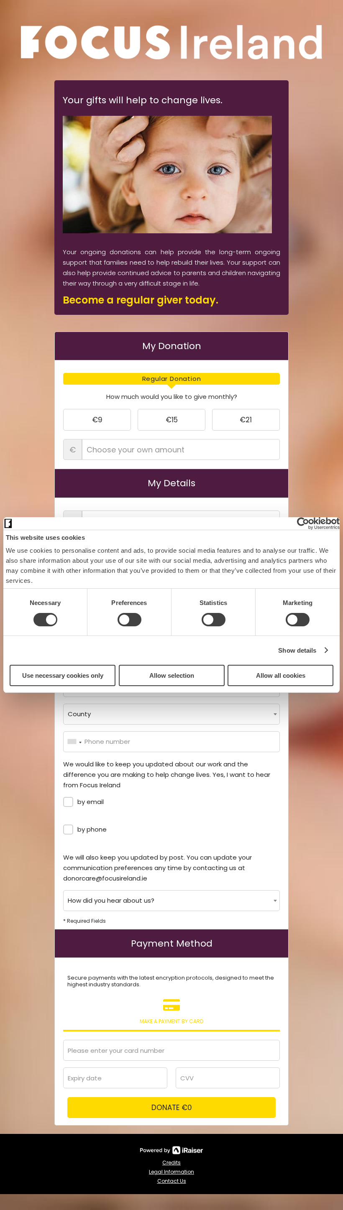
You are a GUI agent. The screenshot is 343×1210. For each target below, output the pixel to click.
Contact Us (171, 1180)
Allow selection (171, 675)
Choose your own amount (72, 449)
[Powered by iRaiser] (171, 1150)
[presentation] (171, 379)
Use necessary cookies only (62, 675)
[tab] (171, 379)
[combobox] (171, 714)
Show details (297, 650)
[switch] (129, 619)
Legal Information (171, 1171)
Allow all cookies (280, 675)
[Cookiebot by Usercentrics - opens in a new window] (303, 523)
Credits (171, 1162)
